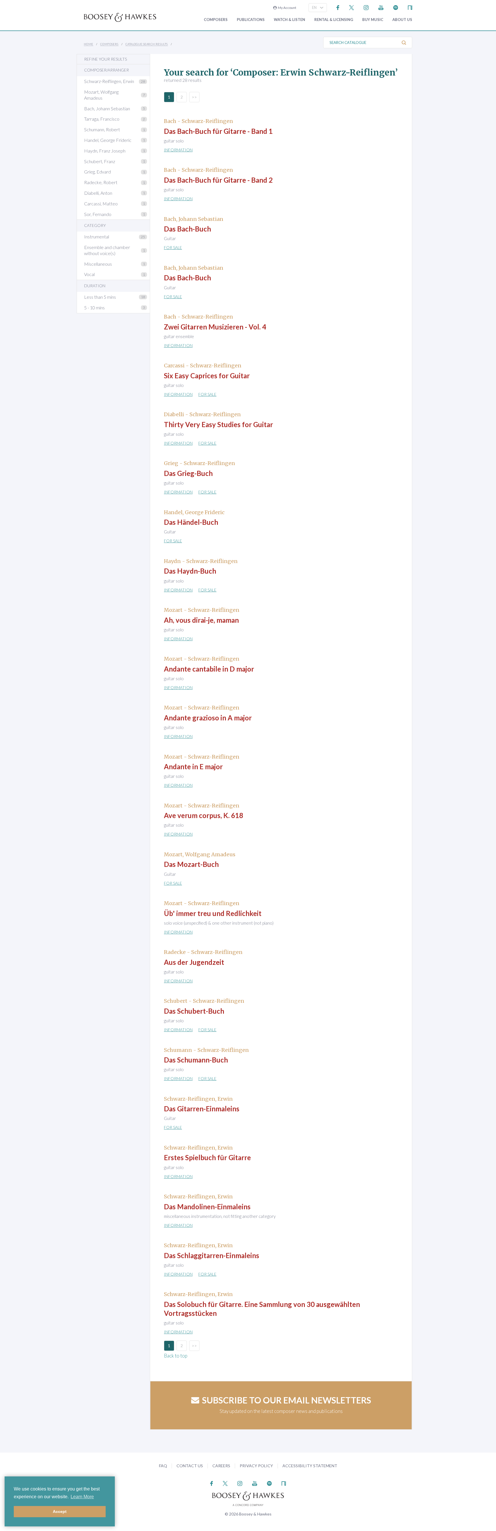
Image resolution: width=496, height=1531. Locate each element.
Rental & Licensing (333, 20)
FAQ (163, 1465)
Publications (251, 20)
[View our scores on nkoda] (410, 7)
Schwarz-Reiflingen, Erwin (109, 81)
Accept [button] (60, 1511)
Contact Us (190, 1465)
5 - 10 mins (94, 307)
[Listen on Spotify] (395, 7)
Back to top (175, 1356)
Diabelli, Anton (98, 193)
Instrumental (96, 236)
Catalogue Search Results (146, 44)
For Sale (173, 247)
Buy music (372, 20)
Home (88, 44)
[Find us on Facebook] (338, 7)
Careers (221, 1465)
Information (178, 149)
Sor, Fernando (97, 214)
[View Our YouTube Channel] (380, 7)
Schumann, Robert (102, 129)
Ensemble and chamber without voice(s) (107, 250)
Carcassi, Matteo (101, 203)
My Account (286, 7)
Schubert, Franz (99, 161)
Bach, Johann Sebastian (107, 108)
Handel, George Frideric (107, 140)
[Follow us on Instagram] (366, 7)
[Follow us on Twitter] (351, 7)
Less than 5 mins (100, 297)
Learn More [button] (82, 1496)
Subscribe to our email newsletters (286, 1400)
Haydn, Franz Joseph (104, 150)
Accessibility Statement (309, 1465)
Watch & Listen (289, 20)
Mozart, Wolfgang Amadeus (101, 95)
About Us (402, 20)
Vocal (89, 274)
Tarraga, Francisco (101, 119)
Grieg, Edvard (97, 171)
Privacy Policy (256, 1465)
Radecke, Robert (100, 182)
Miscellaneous (98, 264)
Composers (216, 20)
